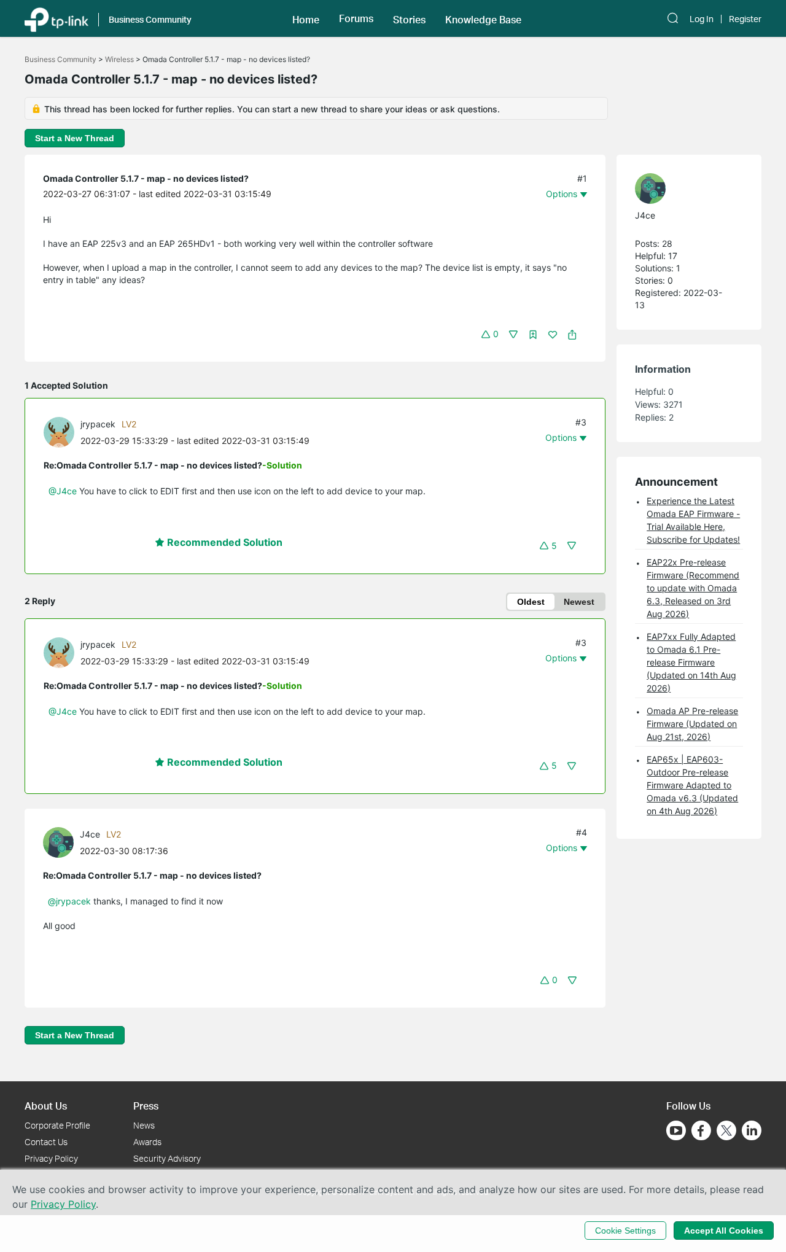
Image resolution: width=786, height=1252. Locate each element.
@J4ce (63, 491)
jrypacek (97, 424)
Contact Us (46, 1142)
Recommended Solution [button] (223, 542)
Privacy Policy (51, 1158)
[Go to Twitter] (726, 1132)
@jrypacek (69, 901)
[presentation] (59, 432)
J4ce (90, 834)
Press (145, 1105)
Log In (702, 19)
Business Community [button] (150, 19)
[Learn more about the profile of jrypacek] (62, 431)
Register (745, 19)
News (144, 1125)
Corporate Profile (57, 1125)
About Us (46, 1105)
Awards (147, 1142)
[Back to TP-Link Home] (56, 18)
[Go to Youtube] (676, 1130)
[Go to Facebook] (701, 1130)
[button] (305, 18)
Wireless (119, 59)
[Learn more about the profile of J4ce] (61, 841)
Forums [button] (356, 18)
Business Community (60, 59)
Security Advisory (167, 1158)
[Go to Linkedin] (751, 1130)
